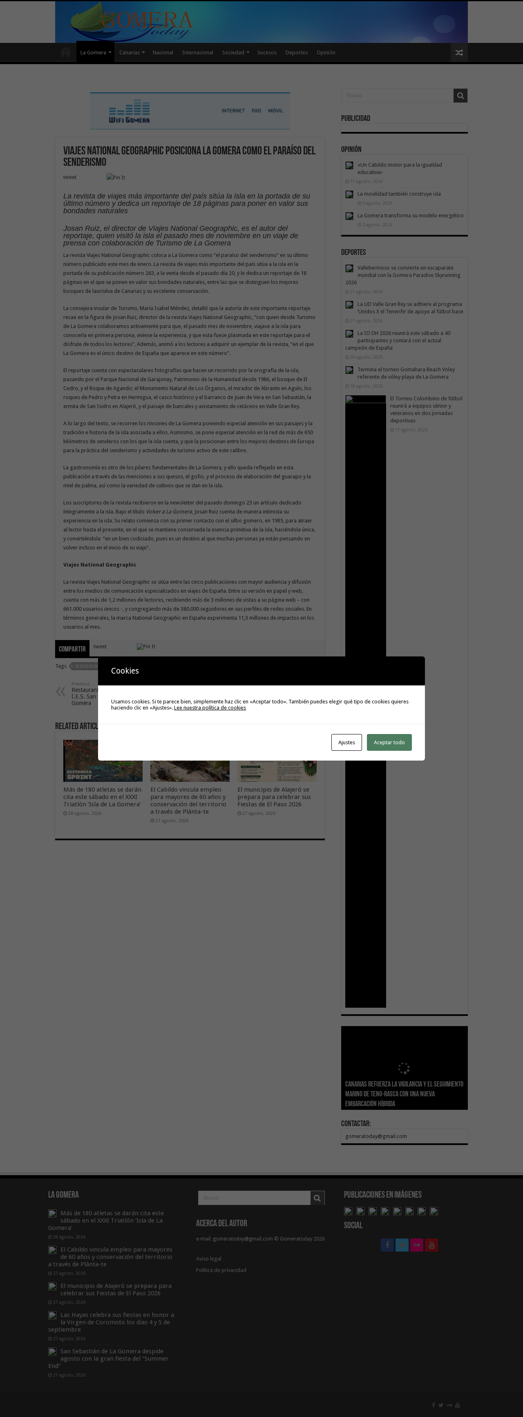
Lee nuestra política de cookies (210, 708)
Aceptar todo (389, 742)
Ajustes (346, 742)
